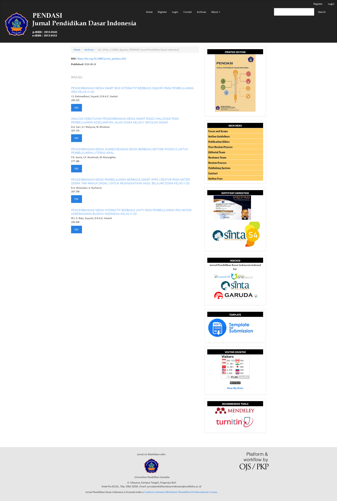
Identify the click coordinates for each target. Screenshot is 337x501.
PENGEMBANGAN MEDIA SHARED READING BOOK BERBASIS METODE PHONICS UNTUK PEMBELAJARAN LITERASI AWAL (129, 151)
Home (149, 12)
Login (331, 3)
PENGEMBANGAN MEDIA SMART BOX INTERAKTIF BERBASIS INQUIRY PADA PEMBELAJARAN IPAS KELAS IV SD (132, 90)
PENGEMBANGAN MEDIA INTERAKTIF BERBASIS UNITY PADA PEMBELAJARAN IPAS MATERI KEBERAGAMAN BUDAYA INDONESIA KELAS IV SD (131, 212)
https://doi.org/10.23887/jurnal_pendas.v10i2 (101, 58)
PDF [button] (76, 107)
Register (317, 3)
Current (187, 12)
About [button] (214, 12)
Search (322, 12)
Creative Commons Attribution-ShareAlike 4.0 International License (180, 492)
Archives (201, 12)
